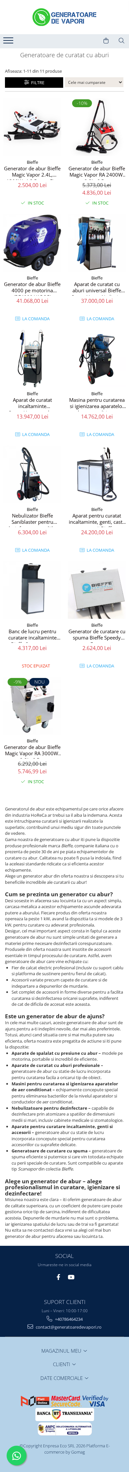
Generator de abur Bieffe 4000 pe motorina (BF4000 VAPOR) (32, 288)
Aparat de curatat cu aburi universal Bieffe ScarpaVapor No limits (96, 288)
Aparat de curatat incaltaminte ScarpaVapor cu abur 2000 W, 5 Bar (32, 404)
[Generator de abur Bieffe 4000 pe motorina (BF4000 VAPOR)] (32, 243)
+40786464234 (68, 1319)
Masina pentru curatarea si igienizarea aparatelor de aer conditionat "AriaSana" (97, 404)
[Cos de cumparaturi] (106, 40)
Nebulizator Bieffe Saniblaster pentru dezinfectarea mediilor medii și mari (32, 520)
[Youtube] (71, 1277)
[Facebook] (58, 1277)
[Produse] (9, 42)
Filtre (36, 82)
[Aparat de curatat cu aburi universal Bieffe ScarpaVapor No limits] (97, 243)
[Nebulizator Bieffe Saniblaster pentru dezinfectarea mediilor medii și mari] (32, 474)
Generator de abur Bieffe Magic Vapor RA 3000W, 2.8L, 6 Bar (32, 751)
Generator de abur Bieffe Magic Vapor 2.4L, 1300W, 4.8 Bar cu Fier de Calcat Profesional (32, 172)
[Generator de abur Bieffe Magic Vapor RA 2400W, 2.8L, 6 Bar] (97, 127)
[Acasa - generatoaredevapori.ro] (64, 17)
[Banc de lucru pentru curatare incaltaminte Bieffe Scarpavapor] (32, 590)
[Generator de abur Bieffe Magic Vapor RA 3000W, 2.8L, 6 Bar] (32, 706)
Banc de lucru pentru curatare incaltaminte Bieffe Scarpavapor (32, 635)
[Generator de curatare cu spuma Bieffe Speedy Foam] (97, 590)
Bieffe (32, 162)
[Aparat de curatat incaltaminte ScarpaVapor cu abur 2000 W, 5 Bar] (32, 358)
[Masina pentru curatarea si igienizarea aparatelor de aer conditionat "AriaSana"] (97, 358)
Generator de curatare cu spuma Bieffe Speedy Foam (96, 635)
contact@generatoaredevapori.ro (68, 1327)
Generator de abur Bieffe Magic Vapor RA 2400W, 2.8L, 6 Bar (96, 172)
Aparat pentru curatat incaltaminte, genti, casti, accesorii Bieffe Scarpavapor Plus (97, 520)
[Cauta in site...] (121, 40)
